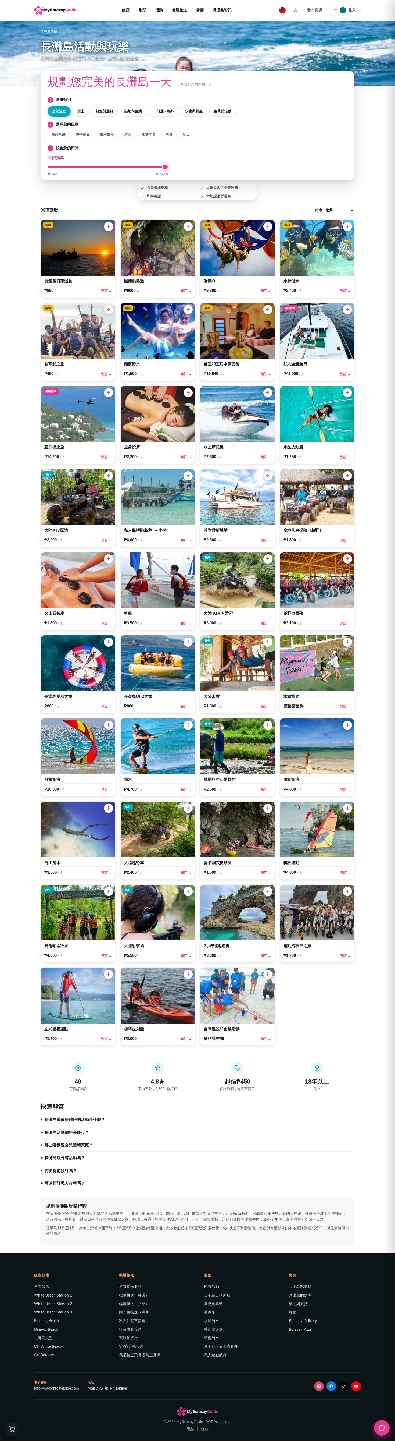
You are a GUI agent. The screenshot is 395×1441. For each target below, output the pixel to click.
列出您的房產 (300, 1295)
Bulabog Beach (46, 1321)
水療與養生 (194, 111)
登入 (349, 10)
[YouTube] (356, 1386)
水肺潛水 (211, 1321)
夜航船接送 (128, 1338)
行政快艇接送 (130, 1330)
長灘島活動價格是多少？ (67, 1132)
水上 (80, 111)
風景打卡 (148, 135)
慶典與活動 (222, 111)
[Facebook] (331, 1386)
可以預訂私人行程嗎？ (65, 1183)
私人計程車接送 (132, 1321)
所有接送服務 (130, 1287)
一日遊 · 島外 (163, 111)
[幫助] (295, 10)
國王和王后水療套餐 (221, 1346)
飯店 (126, 10)
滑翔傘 (209, 1312)
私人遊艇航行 (215, 1355)
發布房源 (314, 10)
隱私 (190, 1429)
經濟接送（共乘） (134, 1304)
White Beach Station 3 (53, 1312)
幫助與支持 (298, 1304)
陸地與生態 (133, 111)
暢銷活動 (59, 135)
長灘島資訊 (222, 10)
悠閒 (127, 135)
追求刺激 (107, 135)
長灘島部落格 (300, 1287)
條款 (205, 1429)
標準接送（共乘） (134, 1295)
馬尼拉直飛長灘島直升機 (139, 1355)
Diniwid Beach (46, 1330)
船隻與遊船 (104, 111)
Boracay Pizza (300, 1330)
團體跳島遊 (213, 1304)
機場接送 (179, 10)
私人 (186, 135)
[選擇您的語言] (282, 10)
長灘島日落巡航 (217, 1295)
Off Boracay (44, 1355)
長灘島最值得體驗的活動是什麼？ (75, 1119)
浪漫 (169, 135)
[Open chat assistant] (382, 1428)
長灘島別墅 (43, 1338)
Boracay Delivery (303, 1321)
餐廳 (200, 10)
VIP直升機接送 (131, 1346)
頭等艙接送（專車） (136, 1312)
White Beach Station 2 (53, 1304)
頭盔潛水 (211, 1338)
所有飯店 (41, 1287)
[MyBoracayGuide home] (55, 10)
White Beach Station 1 (53, 1295)
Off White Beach (48, 1346)
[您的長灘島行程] (12, 1429)
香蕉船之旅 (213, 1330)
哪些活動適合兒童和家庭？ (69, 1145)
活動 (159, 10)
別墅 (142, 10)
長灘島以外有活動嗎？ (65, 1158)
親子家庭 (83, 135)
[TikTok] (344, 1386)
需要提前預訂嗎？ (61, 1171)
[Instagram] (319, 1386)
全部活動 (59, 111)
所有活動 (211, 1287)
